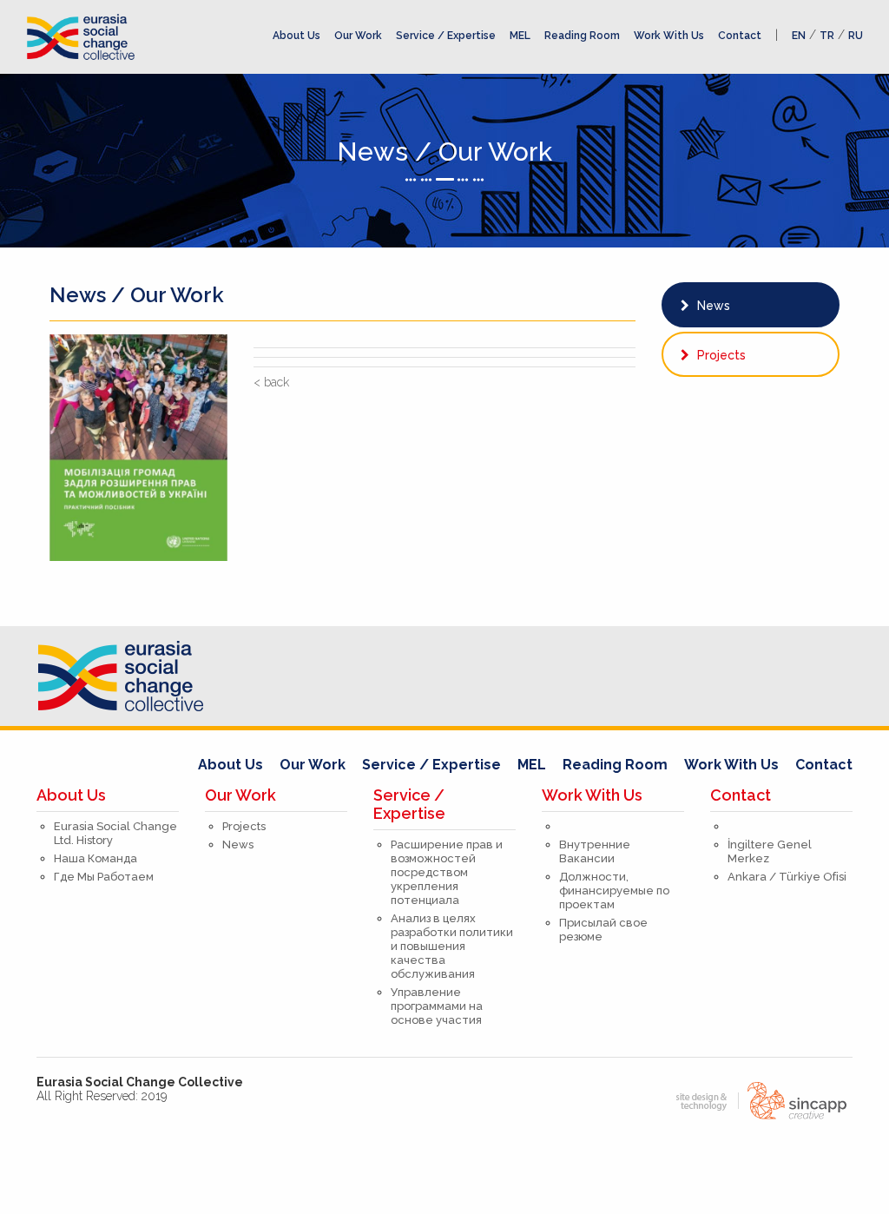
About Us (296, 36)
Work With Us (669, 36)
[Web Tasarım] (757, 1099)
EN (799, 36)
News (712, 306)
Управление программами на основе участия (437, 1006)
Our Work (358, 36)
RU (855, 36)
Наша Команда (95, 858)
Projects (720, 355)
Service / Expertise (446, 36)
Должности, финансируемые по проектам (614, 890)
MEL (520, 36)
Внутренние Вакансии (594, 851)
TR (827, 36)
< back (271, 382)
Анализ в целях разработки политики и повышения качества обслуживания (452, 946)
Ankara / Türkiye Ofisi (787, 876)
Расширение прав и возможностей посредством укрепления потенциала (447, 872)
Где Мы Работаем (104, 876)
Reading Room (582, 36)
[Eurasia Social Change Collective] (80, 36)
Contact (739, 36)
